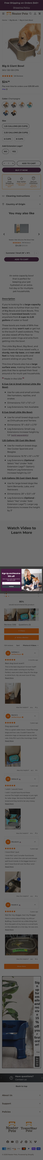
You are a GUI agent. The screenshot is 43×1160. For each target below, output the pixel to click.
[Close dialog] (41, 570)
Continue (11, 586)
